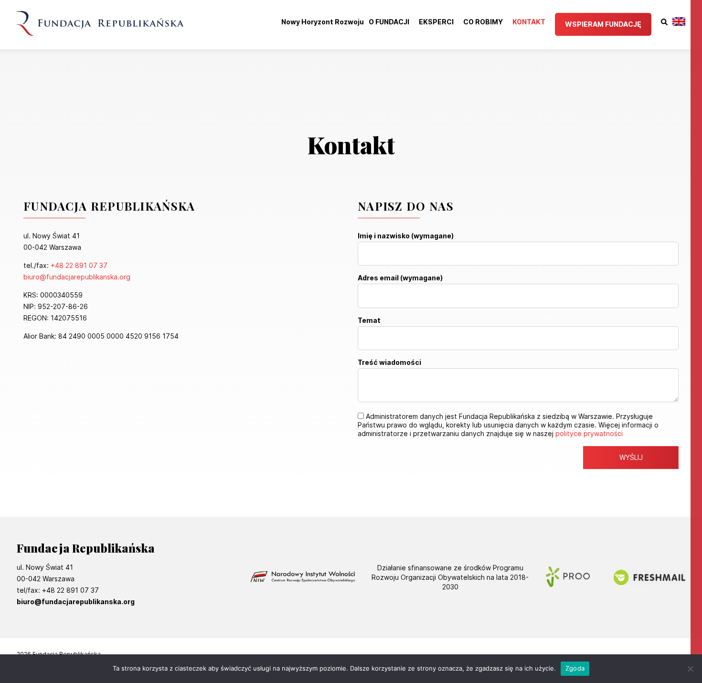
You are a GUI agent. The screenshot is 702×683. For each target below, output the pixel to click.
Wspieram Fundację (603, 24)
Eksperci (436, 22)
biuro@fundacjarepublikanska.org (76, 277)
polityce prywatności (589, 433)
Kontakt (528, 22)
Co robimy (483, 22)
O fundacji (389, 22)
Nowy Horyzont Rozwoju (322, 22)
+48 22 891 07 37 (79, 265)
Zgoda (575, 668)
